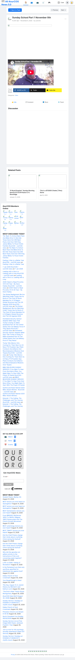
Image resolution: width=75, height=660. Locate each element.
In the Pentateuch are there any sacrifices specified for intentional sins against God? (13, 569)
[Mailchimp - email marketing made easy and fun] (13, 490)
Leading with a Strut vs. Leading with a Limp (13, 277)
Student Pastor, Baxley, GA (12, 497)
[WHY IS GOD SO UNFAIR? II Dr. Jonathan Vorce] (22, 217)
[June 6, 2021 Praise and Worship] (16, 212)
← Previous (54, 10)
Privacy (13, 654)
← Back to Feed (15, 10)
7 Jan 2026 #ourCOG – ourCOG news (11, 268)
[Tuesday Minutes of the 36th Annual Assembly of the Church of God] (5, 212)
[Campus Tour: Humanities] (5, 223)
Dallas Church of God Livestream (10, 577)
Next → (63, 10)
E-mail (5, 476)
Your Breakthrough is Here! (12, 580)
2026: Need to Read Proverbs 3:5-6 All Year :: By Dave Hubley (13, 290)
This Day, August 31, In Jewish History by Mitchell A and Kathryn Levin (13, 587)
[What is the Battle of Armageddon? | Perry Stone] (5, 228)
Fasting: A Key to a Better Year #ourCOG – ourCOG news (13, 261)
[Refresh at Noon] (16, 223)
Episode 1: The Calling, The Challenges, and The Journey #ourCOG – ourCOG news (13, 400)
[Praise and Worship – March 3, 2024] (11, 223)
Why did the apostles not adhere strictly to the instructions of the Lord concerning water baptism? (12, 555)
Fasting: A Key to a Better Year (13, 264)
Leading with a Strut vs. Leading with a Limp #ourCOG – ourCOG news (13, 273)
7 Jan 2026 (19, 269)
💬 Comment (29, 102)
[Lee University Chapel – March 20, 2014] (16, 217)
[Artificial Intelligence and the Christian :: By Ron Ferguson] (22, 223)
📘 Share (45, 102)
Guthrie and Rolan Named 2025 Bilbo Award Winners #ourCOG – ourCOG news (14, 390)
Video (16, 95)
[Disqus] (37, 137)
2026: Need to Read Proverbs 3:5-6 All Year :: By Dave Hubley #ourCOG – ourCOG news (13, 285)
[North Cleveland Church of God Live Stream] (11, 212)
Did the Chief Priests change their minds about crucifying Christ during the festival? (12, 537)
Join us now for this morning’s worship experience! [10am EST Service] (14, 631)
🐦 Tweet (61, 102)
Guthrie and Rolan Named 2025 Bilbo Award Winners (14, 394)
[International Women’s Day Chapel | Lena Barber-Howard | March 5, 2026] (11, 217)
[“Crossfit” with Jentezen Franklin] (5, 217)
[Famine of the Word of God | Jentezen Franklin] (22, 212)
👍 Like (14, 102)
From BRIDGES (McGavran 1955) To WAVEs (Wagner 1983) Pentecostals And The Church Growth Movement (12, 518)
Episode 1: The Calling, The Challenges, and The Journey (13, 405)
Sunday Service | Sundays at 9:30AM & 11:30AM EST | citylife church (12, 603)
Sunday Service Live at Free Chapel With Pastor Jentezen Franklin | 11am (13, 623)
